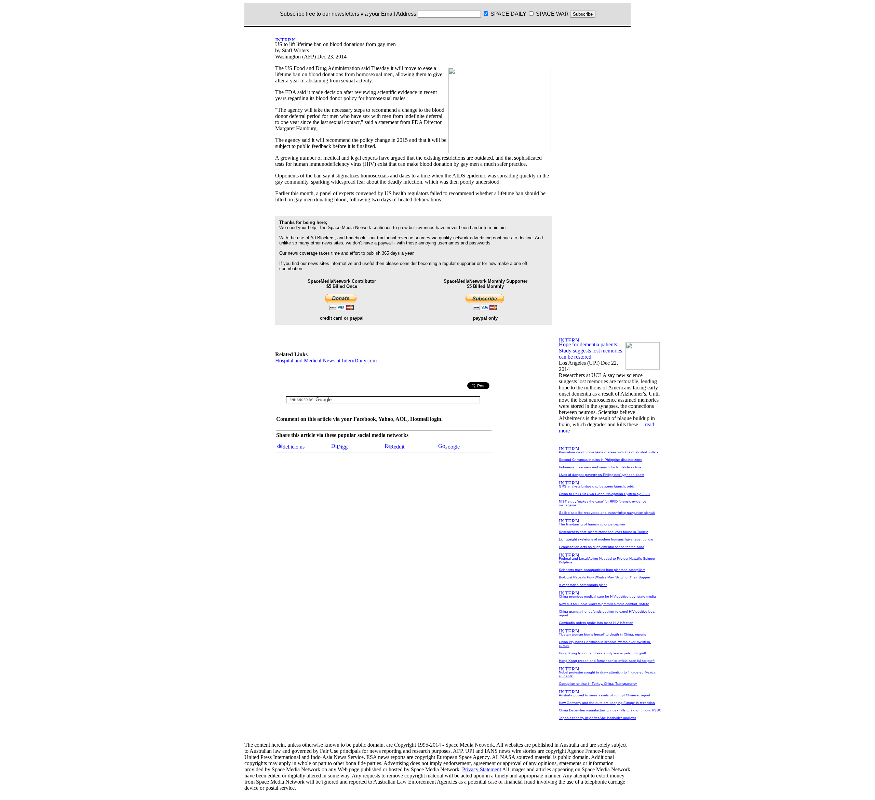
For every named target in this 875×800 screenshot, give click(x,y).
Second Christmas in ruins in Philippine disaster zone (600, 460)
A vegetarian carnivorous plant (583, 585)
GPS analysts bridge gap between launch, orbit (596, 486)
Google (452, 447)
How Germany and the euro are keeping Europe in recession (607, 703)
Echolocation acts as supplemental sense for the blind (601, 547)
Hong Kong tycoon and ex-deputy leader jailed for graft (602, 653)
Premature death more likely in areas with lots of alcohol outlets (608, 452)
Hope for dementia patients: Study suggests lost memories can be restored (590, 351)
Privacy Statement (481, 769)
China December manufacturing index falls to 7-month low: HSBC (610, 710)
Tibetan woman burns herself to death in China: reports (602, 634)
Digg (342, 447)
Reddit (397, 447)
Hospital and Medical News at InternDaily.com (326, 360)
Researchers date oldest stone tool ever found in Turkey (603, 532)
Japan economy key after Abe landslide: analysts (597, 718)
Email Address (398, 14)
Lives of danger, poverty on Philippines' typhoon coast (601, 475)
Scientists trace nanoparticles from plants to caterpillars (602, 570)
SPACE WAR (552, 14)
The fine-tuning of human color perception (592, 524)
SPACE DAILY (508, 14)
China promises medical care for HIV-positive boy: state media (607, 596)
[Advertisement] (241, 131)
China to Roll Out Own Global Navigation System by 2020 (604, 494)
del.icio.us (294, 447)
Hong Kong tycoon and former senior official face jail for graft (607, 661)
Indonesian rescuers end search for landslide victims (600, 467)
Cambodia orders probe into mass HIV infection (596, 623)
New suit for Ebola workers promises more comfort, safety (604, 604)
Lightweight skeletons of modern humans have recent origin (606, 539)
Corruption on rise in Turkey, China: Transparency (598, 683)
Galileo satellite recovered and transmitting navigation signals (607, 513)
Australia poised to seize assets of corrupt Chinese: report (604, 695)
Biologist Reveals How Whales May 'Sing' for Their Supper (604, 577)
